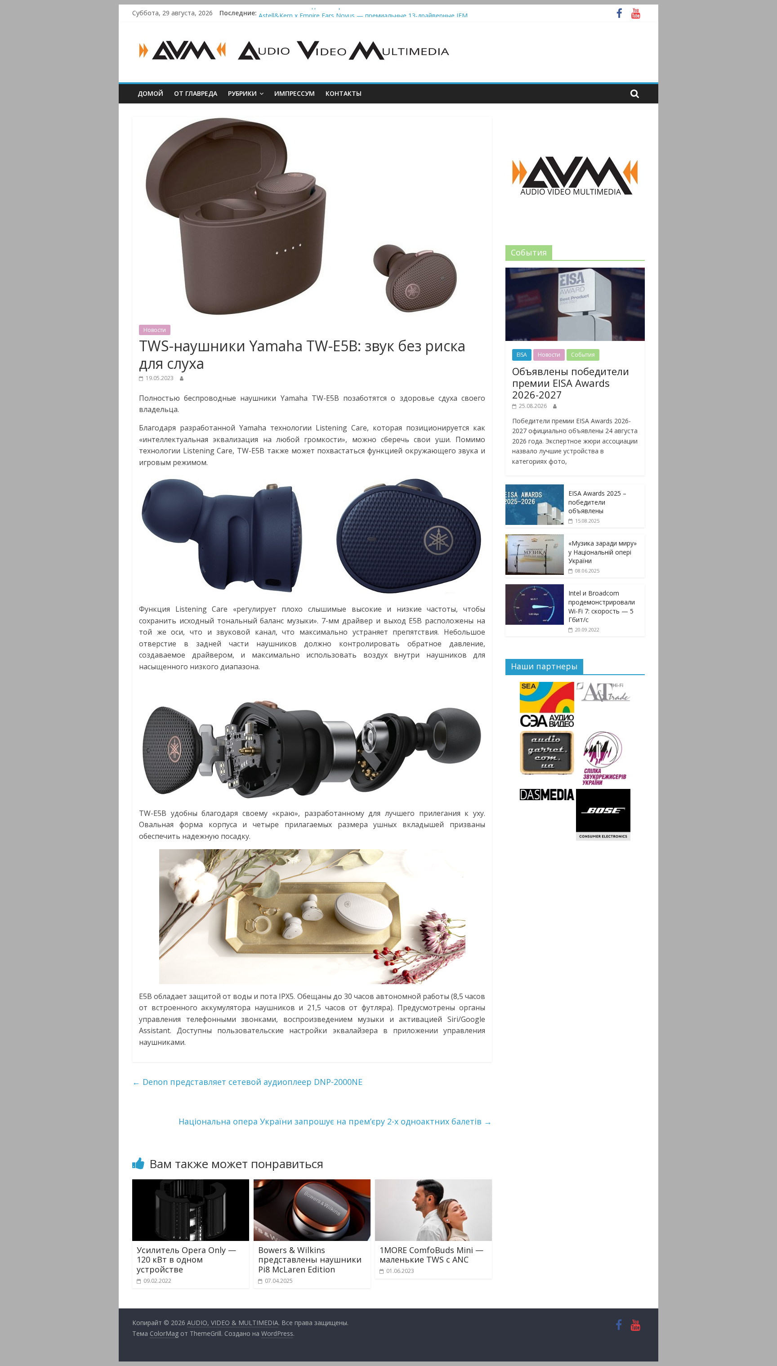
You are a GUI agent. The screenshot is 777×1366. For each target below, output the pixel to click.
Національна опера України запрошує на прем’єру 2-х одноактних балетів (335, 1121)
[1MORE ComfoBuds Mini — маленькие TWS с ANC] (433, 1185)
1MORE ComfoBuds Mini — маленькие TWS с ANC (431, 1255)
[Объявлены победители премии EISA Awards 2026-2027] (575, 272)
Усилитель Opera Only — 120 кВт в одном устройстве (186, 1260)
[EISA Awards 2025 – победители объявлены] (534, 489)
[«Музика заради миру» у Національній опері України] (534, 539)
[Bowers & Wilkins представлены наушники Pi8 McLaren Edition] (312, 1185)
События (583, 354)
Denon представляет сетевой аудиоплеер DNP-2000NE (247, 1081)
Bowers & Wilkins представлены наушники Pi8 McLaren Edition (310, 1260)
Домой (150, 93)
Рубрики (242, 93)
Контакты (344, 93)
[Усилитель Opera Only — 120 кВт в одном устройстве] (190, 1185)
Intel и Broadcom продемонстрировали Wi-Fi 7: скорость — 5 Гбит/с (601, 606)
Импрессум (294, 93)
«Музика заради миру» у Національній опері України (602, 552)
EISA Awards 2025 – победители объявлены (597, 502)
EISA (522, 354)
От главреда (195, 93)
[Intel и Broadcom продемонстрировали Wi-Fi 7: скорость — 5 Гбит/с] (534, 589)
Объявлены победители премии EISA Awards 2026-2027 (344, 13)
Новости (154, 330)
